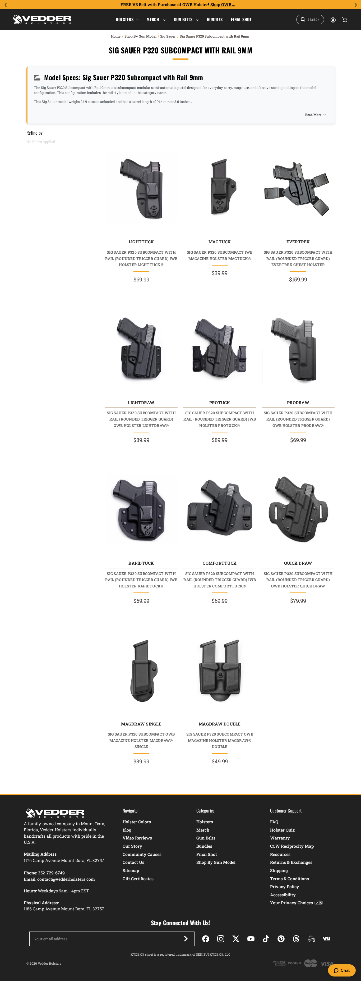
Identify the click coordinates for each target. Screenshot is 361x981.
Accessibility (283, 894)
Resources (280, 854)
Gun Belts (184, 19)
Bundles (215, 19)
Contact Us (133, 862)
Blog (127, 830)
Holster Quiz (282, 830)
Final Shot (241, 19)
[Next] (355, 4)
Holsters (124, 19)
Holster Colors (137, 821)
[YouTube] (251, 939)
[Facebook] (205, 939)
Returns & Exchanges (291, 862)
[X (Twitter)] (236, 939)
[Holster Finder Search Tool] (310, 19)
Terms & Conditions (289, 878)
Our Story (132, 846)
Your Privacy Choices (291, 902)
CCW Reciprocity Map (292, 846)
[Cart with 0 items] (344, 19)
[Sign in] (333, 19)
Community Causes (142, 854)
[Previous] (5, 4)
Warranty (280, 838)
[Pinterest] (281, 939)
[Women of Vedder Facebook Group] (311, 939)
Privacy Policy (284, 886)
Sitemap (131, 870)
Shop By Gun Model (215, 862)
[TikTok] (266, 939)
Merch (153, 19)
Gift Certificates (138, 878)
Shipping (279, 870)
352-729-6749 (51, 872)
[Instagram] (220, 939)
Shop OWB (220, 4)
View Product (141, 189)
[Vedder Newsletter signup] (185, 939)
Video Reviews (137, 838)
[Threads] (296, 939)
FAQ (274, 821)
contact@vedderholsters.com (66, 879)
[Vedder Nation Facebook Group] (326, 939)
